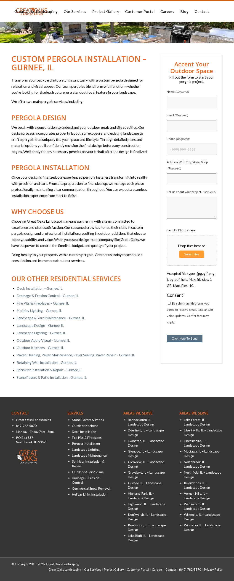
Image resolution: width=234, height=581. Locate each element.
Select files (191, 254)
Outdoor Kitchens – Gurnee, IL (40, 347)
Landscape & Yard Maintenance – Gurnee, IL (51, 318)
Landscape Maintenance (89, 455)
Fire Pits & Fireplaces (87, 437)
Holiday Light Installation (89, 494)
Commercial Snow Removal (91, 488)
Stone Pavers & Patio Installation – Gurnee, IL (52, 377)
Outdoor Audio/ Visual (88, 472)
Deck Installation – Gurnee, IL (39, 288)
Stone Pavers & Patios (88, 420)
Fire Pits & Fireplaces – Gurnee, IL (43, 303)
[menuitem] (36, 11)
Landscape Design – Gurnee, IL (40, 325)
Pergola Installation (86, 443)
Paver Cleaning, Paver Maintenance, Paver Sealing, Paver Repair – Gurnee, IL (76, 355)
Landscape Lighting (86, 449)
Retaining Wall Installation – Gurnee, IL (47, 362)
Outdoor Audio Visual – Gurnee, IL (43, 340)
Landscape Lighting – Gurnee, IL (41, 332)
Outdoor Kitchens (85, 426)
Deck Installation (84, 432)
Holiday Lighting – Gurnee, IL (39, 310)
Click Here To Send (184, 338)
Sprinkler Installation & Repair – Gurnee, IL (49, 370)
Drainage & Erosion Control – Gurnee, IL (48, 295)
